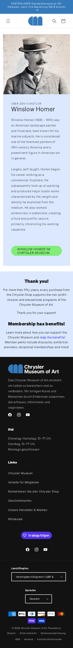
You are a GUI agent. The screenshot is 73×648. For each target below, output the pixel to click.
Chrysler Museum (20, 473)
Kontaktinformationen (49, 639)
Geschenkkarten (19, 500)
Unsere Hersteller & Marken (27, 510)
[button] (8, 21)
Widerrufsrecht (28, 633)
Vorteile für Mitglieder (23, 482)
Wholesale (15, 519)
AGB (17, 639)
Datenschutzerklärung (53, 633)
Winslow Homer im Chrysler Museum (33, 251)
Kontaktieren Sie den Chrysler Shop (33, 491)
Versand (28, 639)
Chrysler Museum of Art (34, 628)
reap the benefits (52, 337)
